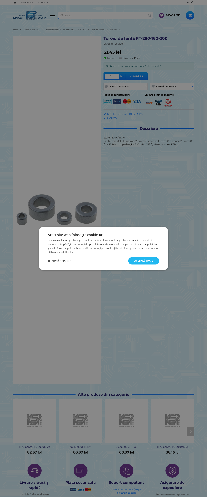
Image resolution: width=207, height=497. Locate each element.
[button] (59, 261)
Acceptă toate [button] (143, 260)
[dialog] (103, 248)
